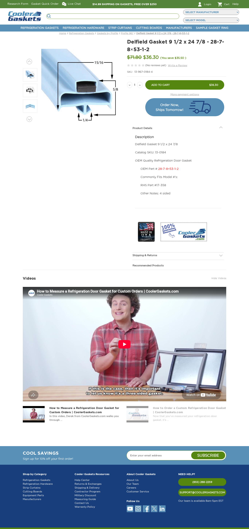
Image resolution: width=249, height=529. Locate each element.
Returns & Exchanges (88, 483)
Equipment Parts (33, 495)
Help (235, 3)
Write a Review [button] (177, 65)
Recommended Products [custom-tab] (148, 257)
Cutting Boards (149, 27)
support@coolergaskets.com (202, 492)
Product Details (142, 119)
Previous (29, 61)
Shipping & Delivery (87, 487)
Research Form (17, 3)
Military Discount (85, 495)
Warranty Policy (85, 506)
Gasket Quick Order (45, 3)
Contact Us (82, 502)
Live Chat (74, 3)
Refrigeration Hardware (83, 27)
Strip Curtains (120, 27)
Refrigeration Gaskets (40, 27)
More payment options (184, 94)
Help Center (82, 480)
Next (29, 119)
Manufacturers (179, 27)
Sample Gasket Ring (212, 27)
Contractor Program (87, 491)
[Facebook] (146, 508)
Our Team (133, 483)
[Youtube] (130, 508)
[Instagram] (138, 508)
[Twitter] (154, 508)
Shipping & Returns (145, 246)
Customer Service (138, 491)
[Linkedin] (162, 508)
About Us (133, 480)
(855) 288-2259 (202, 482)
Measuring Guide (85, 499)
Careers (131, 487)
